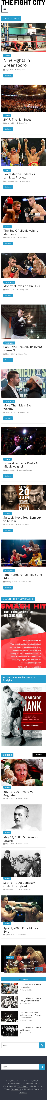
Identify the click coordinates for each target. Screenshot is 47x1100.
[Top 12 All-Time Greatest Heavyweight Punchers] (10, 996)
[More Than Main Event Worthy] (23, 370)
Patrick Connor (23, 844)
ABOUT (37, 1083)
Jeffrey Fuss (21, 70)
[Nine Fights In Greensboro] (23, 24)
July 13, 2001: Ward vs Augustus (18, 793)
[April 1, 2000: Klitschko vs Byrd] (22, 897)
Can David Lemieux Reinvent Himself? (22, 348)
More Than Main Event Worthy (18, 407)
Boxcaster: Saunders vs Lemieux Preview (19, 175)
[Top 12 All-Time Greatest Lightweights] (10, 1025)
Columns (7, 227)
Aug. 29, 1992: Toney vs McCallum (20, 963)
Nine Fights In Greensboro (16, 62)
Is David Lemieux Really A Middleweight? (20, 464)
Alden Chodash (23, 798)
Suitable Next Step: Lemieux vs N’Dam (22, 519)
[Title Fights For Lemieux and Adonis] (23, 541)
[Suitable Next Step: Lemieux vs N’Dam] (23, 486)
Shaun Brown (22, 934)
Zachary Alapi (23, 290)
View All (39, 754)
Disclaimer (29, 1083)
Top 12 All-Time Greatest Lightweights (30, 1028)
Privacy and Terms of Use (16, 1083)
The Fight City (9, 282)
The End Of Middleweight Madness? (20, 232)
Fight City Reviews (37, 1081)
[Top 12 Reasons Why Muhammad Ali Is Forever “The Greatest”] (10, 1011)
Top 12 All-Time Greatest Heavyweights (30, 985)
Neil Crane (23, 237)
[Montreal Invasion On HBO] (23, 254)
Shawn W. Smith (26, 582)
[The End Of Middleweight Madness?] (23, 197)
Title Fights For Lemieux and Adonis (22, 576)
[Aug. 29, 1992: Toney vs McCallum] (23, 947)
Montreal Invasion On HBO (21, 286)
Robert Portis (23, 123)
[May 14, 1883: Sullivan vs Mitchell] (21, 806)
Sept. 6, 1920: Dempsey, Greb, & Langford (19, 884)
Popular (25, 979)
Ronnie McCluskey (26, 968)
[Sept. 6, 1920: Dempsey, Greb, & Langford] (21, 851)
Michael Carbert (26, 889)
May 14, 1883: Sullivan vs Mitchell (20, 838)
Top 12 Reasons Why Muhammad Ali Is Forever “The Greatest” (31, 1015)
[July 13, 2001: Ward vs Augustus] (22, 760)
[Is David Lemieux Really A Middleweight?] (23, 429)
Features (7, 56)
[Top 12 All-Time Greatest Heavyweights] (10, 982)
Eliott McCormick (23, 524)
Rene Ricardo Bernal (25, 470)
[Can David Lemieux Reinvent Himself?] (23, 306)
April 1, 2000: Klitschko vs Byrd (20, 929)
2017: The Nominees (17, 119)
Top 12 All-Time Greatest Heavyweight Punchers (30, 999)
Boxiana (7, 787)
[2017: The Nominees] (23, 86)
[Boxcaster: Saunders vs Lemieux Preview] (23, 139)
